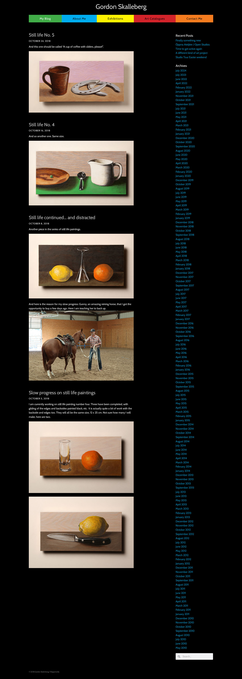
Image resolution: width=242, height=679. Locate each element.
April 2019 (181, 205)
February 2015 (183, 416)
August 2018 (182, 239)
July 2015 (181, 395)
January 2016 (183, 369)
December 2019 (184, 180)
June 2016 (181, 348)
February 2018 (183, 264)
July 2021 (181, 108)
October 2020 (184, 142)
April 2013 (181, 504)
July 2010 (181, 639)
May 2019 (181, 201)
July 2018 (181, 243)
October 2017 (183, 281)
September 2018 (185, 234)
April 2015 (181, 407)
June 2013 (181, 496)
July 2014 (181, 445)
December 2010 (185, 618)
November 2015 (185, 378)
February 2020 (184, 171)
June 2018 (181, 247)
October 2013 (183, 483)
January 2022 (183, 91)
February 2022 (184, 87)
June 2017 (181, 298)
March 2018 (182, 260)
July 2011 (180, 588)
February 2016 (183, 365)
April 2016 (181, 357)
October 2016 (183, 331)
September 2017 (185, 285)
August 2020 (183, 150)
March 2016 (182, 361)
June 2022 (181, 79)
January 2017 (183, 319)
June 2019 (181, 197)
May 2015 (181, 403)
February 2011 (183, 609)
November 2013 (185, 479)
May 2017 (181, 302)
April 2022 (181, 83)
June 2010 (181, 643)
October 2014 (183, 432)
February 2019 (183, 213)
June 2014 (181, 449)
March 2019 (182, 209)
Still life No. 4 (41, 124)
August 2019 (182, 188)
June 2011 (181, 593)
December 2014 (184, 424)
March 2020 (182, 167)
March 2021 (182, 125)
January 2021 (183, 133)
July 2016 (181, 344)
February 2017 (183, 315)
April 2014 (181, 458)
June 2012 (181, 546)
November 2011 (184, 571)
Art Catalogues (155, 18)
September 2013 (185, 487)
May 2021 (181, 117)
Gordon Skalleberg (121, 6)
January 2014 (183, 470)
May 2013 (181, 500)
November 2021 (184, 95)
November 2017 (184, 277)
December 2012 (184, 521)
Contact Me (194, 18)
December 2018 (185, 222)
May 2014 (181, 453)
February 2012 (183, 559)
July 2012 (181, 542)
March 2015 (182, 411)
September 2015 (185, 386)
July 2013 (181, 491)
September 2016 (185, 336)
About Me (79, 18)
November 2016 (185, 327)
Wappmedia (54, 672)
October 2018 (183, 230)
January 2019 (183, 218)
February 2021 (183, 129)
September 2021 (185, 104)
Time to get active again (189, 48)
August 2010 (183, 635)
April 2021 (181, 121)
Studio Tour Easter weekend (191, 57)
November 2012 (184, 525)
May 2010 (181, 647)
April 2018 (181, 255)
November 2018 (185, 226)
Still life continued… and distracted (62, 217)
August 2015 (182, 390)
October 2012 (183, 529)
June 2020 (181, 154)
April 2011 (181, 601)
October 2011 (183, 576)
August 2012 (182, 538)
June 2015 (181, 399)
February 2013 (183, 513)
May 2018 (181, 251)
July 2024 (181, 70)
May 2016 (181, 352)
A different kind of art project (191, 52)
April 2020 (182, 163)
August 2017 (182, 289)
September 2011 (184, 580)
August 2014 (182, 441)
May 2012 (181, 550)
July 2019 (181, 192)
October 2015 (183, 382)
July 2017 (181, 293)
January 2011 (182, 614)
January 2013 (183, 517)
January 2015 (183, 420)
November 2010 (185, 622)
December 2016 (184, 323)
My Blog (45, 18)
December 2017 (184, 272)
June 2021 (181, 112)
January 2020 (183, 175)
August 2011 (182, 584)
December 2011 (184, 567)
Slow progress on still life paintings (62, 392)
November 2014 (185, 428)
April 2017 (181, 306)
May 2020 (181, 159)
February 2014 (183, 466)
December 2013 (184, 475)
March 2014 (182, 462)
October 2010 (183, 626)
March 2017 (182, 310)
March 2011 (182, 605)
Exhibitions (115, 18)
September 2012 (185, 534)
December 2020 (185, 138)
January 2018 (183, 268)
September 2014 (185, 437)
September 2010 (185, 630)
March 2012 (182, 555)
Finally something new (188, 40)
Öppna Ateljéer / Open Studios (193, 44)
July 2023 (181, 74)
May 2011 (181, 597)
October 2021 (183, 100)
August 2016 (182, 340)
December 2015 (184, 373)
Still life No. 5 (41, 35)
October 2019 (183, 184)
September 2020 (185, 146)
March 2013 (182, 508)
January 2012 (183, 563)
